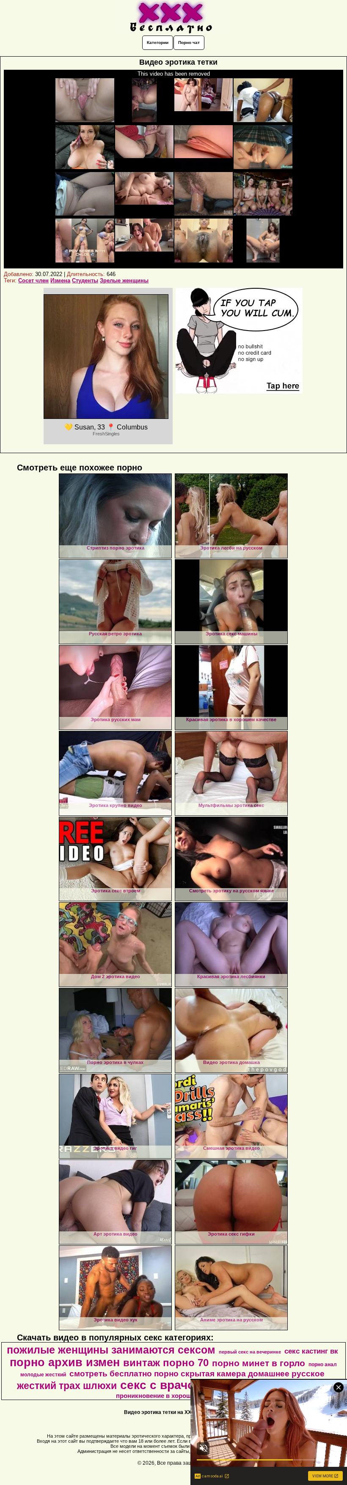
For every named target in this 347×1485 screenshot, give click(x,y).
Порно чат (189, 42)
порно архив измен (65, 1362)
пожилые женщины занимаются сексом (111, 1350)
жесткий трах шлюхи (67, 1385)
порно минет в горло (258, 1363)
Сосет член (33, 280)
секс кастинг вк (311, 1351)
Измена (60, 280)
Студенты (85, 280)
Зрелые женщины (124, 280)
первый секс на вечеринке (250, 1351)
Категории (157, 42)
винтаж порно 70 (166, 1362)
